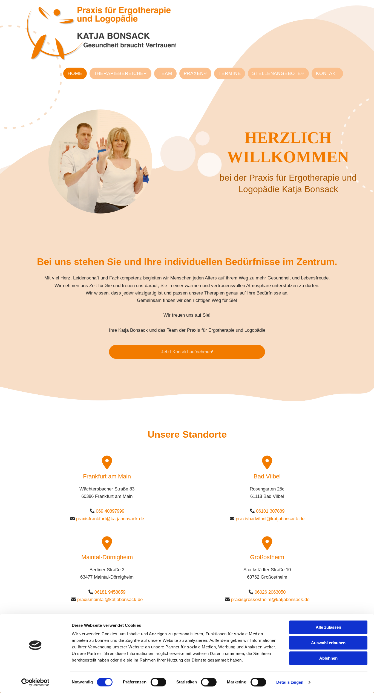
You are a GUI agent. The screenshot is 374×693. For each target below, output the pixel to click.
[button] (187, 352)
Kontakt (327, 73)
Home (75, 73)
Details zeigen (289, 682)
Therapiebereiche (119, 73)
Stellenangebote (276, 73)
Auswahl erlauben (328, 642)
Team (165, 73)
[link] (119, 73)
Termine (229, 73)
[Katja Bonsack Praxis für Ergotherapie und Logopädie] (120, 34)
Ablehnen (328, 658)
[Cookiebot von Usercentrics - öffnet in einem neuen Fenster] (35, 682)
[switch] (158, 682)
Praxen (194, 73)
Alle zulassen (328, 627)
